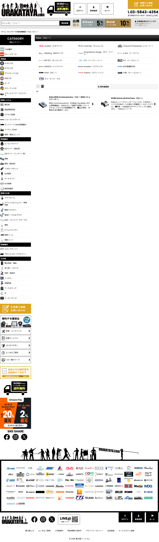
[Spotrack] (60, 498)
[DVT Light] (148, 474)
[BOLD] (79, 468)
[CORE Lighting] (89, 474)
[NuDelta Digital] (40, 492)
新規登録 (93, 10)
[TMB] (109, 498)
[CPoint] (99, 474)
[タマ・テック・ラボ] (79, 498)
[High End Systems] (128, 480)
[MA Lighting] (128, 486)
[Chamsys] (148, 468)
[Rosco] (148, 492)
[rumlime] (10, 498)
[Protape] (109, 492)
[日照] (30, 492)
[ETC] (60, 480)
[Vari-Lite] (10, 503)
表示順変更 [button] (104, 87)
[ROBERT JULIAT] (138, 492)
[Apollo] (40, 468)
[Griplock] (119, 480)
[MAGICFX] (119, 486)
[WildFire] (20, 503)
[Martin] (138, 486)
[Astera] (60, 468)
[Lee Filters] (30, 486)
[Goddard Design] (99, 480)
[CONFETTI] (79, 474)
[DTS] (138, 474)
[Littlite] (60, 486)
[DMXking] (109, 474)
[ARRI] (50, 468)
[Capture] (128, 468)
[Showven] (30, 498)
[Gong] (109, 480)
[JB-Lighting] (10, 486)
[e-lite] (40, 480)
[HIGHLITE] (138, 480)
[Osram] (60, 492)
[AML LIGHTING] (30, 468)
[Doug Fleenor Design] (119, 474)
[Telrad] (89, 498)
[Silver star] (40, 498)
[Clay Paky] (50, 474)
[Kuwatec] (20, 486)
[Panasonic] (69, 492)
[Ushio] (148, 498)
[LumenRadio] (89, 486)
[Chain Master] (138, 468)
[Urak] (138, 498)
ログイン (80, 10)
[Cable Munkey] (109, 468)
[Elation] (30, 480)
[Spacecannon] (50, 498)
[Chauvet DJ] (10, 474)
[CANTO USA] (119, 468)
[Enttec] (50, 480)
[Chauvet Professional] (20, 474)
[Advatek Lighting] (20, 468)
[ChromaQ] (30, 474)
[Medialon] (10, 492)
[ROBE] (128, 492)
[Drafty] (128, 474)
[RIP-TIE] (119, 492)
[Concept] (69, 474)
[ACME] (10, 468)
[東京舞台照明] (119, 498)
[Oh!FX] (50, 492)
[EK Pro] (20, 480)
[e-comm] (10, 480)
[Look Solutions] (79, 486)
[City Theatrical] (40, 474)
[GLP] (89, 480)
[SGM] (20, 498)
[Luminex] (99, 486)
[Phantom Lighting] (79, 492)
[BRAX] (99, 468)
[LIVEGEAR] (69, 486)
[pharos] (89, 492)
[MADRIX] (109, 486)
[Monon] (20, 492)
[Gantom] (79, 480)
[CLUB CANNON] (60, 474)
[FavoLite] (69, 480)
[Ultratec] (128, 498)
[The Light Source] (99, 498)
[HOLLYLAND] (148, 480)
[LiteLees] (50, 486)
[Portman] (99, 492)
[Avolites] (69, 468)
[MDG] (148, 486)
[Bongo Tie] (89, 468)
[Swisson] (69, 498)
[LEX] (40, 486)
